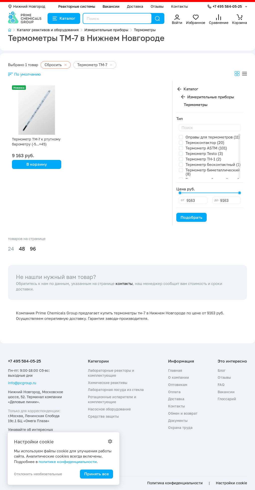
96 (33, 248)
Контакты (179, 6)
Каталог (67, 18)
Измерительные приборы (210, 97)
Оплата (174, 392)
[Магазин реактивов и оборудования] (12, 30)
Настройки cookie (231, 483)
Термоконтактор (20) (205, 142)
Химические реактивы (107, 382)
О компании (178, 377)
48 (22, 248)
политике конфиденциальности (68, 461)
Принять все (96, 473)
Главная (175, 370)
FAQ (221, 384)
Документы (178, 420)
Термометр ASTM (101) (206, 148)
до (216, 200)
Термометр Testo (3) (204, 153)
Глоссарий (227, 399)
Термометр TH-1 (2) (203, 159)
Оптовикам (177, 384)
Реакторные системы (76, 6)
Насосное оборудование (109, 409)
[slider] (180, 192)
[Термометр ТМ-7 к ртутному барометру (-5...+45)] (36, 110)
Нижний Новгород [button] (29, 6)
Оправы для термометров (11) (213, 137)
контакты (124, 283)
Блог (221, 370)
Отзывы (157, 6)
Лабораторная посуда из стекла (116, 389)
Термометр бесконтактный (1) (213, 164)
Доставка (135, 6)
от (182, 200)
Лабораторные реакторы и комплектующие (111, 372)
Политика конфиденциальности (175, 483)
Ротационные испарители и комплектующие (112, 399)
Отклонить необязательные (38, 474)
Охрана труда (180, 427)
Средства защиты (103, 416)
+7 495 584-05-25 (227, 6)
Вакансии (111, 6)
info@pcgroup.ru (22, 383)
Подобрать (191, 217)
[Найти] (157, 18)
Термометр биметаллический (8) (213, 172)
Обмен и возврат (182, 413)
